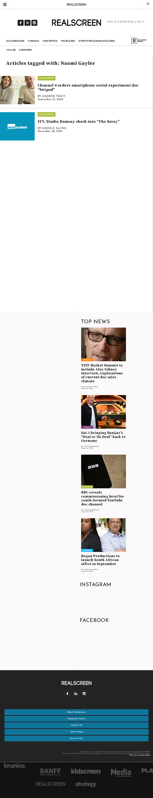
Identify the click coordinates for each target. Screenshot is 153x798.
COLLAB (11, 50)
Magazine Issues (76, 719)
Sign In (112, 22)
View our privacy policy (139, 755)
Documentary (15, 41)
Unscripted (50, 41)
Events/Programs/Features (97, 41)
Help (140, 22)
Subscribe (127, 22)
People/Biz (68, 41)
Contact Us (76, 725)
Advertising (76, 732)
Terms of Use (76, 738)
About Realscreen (76, 712)
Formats (33, 41)
